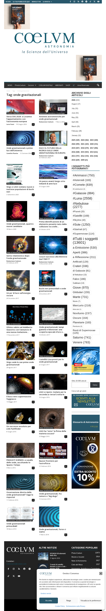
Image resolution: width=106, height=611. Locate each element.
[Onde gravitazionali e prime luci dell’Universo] (20, 138)
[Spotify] (82, 1)
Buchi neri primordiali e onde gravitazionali (52, 289)
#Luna (82, 198)
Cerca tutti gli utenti (79, 391)
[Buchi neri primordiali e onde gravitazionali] (53, 278)
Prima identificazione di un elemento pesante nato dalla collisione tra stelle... (53, 224)
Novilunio (82, 313)
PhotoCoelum (20, 85)
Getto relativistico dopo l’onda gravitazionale (17, 256)
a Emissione (85, 247)
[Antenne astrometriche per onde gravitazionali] (53, 106)
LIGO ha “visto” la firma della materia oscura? (52, 432)
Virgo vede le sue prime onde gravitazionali (20, 363)
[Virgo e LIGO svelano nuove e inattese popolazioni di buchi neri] (20, 174)
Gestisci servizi (46, 593)
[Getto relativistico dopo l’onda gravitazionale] (20, 244)
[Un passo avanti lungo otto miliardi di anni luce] (53, 171)
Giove (81, 287)
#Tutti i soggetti (85, 241)
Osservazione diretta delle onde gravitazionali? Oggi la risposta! (19, 494)
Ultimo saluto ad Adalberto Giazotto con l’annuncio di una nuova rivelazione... (19, 329)
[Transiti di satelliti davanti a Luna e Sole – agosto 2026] (43, 567)
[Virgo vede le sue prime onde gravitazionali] (20, 350)
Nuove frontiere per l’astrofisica (48, 462)
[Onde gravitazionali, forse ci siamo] (53, 516)
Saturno (82, 337)
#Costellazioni (79, 189)
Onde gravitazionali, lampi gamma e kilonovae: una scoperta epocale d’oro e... (51, 329)
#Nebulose (81, 205)
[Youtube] (98, 1)
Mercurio (82, 305)
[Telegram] (86, 1)
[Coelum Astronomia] (44, 42)
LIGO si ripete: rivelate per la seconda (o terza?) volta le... (52, 393)
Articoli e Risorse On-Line (48, 145)
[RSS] (78, 1)
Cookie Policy (60, 606)
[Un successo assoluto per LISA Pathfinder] (20, 416)
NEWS (10, 85)
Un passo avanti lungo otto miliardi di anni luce (52, 182)
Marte (80, 297)
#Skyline (79, 220)
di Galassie (81, 270)
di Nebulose (80, 275)
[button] (101, 573)
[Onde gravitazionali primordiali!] (20, 513)
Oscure (80, 317)
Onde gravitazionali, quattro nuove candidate (20, 225)
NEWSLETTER (36, 2)
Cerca (95, 385)
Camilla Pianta (12, 153)
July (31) (75, 108)
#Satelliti (81, 215)
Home (8, 91)
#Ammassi (84, 175)
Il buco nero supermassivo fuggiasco (18, 397)
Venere (81, 342)
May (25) (75, 117)
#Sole (81, 224)
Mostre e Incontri (77, 557)
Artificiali (80, 261)
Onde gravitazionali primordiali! (15, 524)
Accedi (8, 2)
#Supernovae (83, 233)
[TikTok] (90, 1)
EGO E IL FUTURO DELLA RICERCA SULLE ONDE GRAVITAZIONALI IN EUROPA (52, 150)
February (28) (77, 131)
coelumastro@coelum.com (16, 564)
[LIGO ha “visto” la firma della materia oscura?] (53, 418)
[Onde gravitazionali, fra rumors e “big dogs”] (53, 482)
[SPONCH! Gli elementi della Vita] (43, 556)
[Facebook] (70, 1)
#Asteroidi (82, 180)
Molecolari (77, 309)
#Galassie (83, 193)
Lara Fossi (10, 124)
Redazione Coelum (46, 122)
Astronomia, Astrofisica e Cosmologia (52, 113)
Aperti (80, 252)
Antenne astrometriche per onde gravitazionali (52, 117)
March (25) (76, 126)
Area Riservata (83, 85)
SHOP (68, 85)
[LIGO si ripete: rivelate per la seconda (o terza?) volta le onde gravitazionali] (53, 382)
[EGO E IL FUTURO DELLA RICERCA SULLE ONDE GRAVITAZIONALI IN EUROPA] (53, 138)
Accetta (48, 600)
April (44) (75, 122)
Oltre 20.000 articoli (79, 381)
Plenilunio (77, 326)
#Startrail (80, 229)
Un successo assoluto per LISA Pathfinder (18, 427)
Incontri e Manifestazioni (15, 113)
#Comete (83, 184)
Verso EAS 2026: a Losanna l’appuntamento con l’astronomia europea (19, 119)
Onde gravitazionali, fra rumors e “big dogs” (50, 494)
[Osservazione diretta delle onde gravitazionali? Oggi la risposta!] (20, 482)
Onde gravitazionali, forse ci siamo (52, 530)
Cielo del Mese (77, 565)
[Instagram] (74, 1)
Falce (79, 279)
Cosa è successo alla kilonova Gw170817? (53, 257)
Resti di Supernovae (84, 331)
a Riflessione (84, 257)
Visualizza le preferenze (91, 600)
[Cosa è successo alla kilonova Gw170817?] (53, 245)
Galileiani (78, 283)
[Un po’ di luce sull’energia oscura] (20, 280)
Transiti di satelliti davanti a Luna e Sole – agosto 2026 (58, 566)
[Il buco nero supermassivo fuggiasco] (20, 384)
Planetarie (82, 322)
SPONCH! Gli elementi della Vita (58, 554)
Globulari (81, 292)
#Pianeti (79, 211)
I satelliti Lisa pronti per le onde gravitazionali (51, 360)
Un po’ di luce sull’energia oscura (18, 294)
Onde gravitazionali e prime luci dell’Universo (19, 149)
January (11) (76, 135)
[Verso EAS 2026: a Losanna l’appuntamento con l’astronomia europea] (20, 106)
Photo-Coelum (76, 553)
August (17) (76, 104)
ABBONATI (59, 85)
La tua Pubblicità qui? (21, 2)
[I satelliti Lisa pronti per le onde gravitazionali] (53, 349)
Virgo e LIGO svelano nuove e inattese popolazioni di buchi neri (20, 189)
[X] (94, 1)
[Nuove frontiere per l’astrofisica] (53, 451)
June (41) (75, 113)
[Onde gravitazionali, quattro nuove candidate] (20, 211)
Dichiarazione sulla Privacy (75, 606)
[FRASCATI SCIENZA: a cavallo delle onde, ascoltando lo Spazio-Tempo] (20, 450)
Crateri (80, 266)
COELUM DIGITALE (46, 85)
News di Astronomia (14, 183)
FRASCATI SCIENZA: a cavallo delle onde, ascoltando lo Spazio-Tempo (19, 462)
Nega (68, 600)
